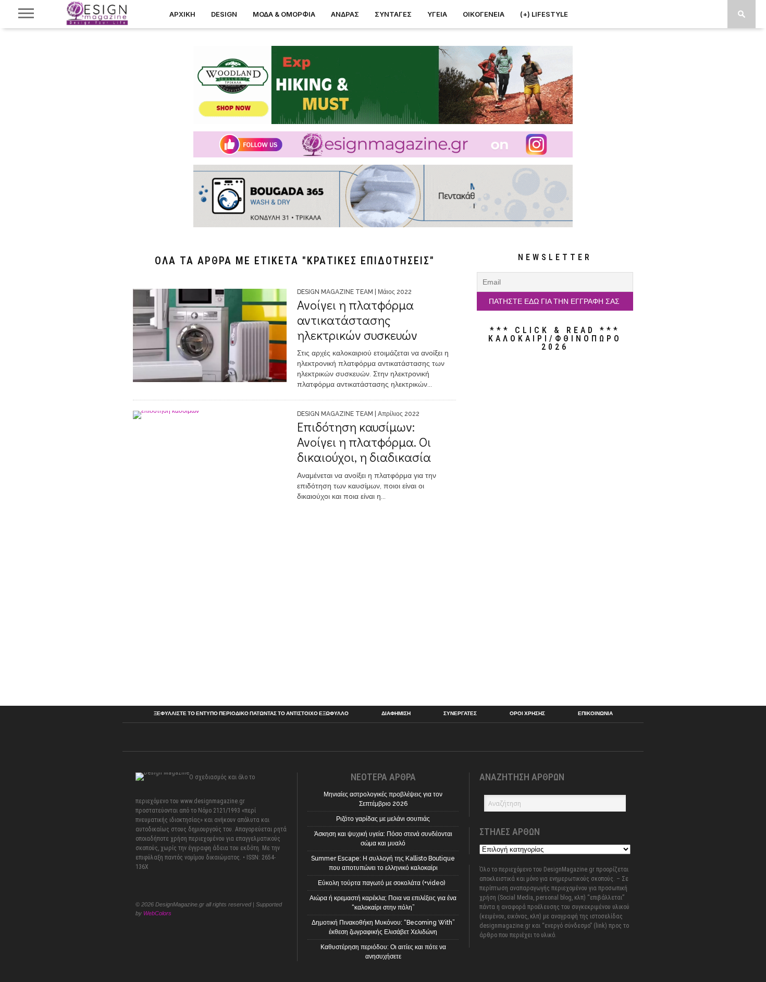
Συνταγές (393, 14)
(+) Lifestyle (544, 14)
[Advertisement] (555, 528)
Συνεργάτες (460, 713)
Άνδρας (345, 14)
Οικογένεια (483, 14)
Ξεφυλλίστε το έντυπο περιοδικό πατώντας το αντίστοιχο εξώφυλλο (251, 713)
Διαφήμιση (396, 713)
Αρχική (182, 14)
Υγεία (437, 14)
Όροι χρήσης (527, 713)
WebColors (157, 913)
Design (224, 14)
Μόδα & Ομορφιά (284, 14)
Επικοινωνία (595, 713)
